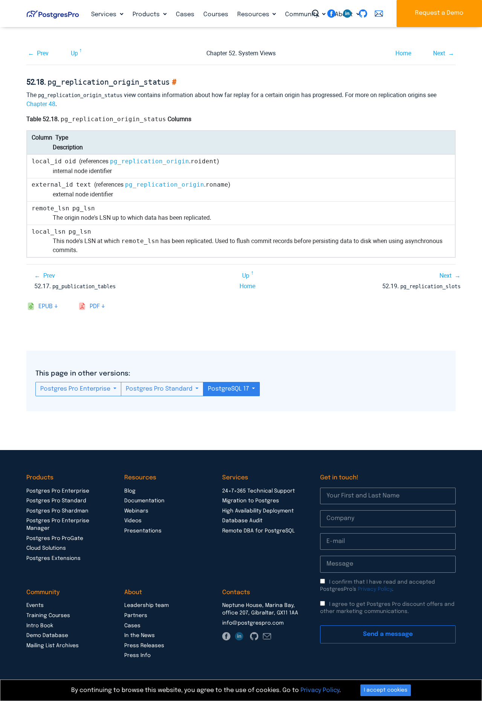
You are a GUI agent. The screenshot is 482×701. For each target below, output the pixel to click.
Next (439, 53)
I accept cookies (385, 690)
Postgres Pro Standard (160, 389)
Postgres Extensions (53, 558)
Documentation (144, 500)
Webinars (136, 511)
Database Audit (242, 520)
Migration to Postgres (250, 500)
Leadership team (146, 605)
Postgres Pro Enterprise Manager (57, 524)
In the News (139, 635)
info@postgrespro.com (253, 623)
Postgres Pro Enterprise (76, 389)
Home (403, 53)
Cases (185, 14)
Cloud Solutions (46, 548)
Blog (130, 491)
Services (104, 14)
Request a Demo (439, 13)
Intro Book (39, 625)
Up (74, 53)
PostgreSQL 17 (229, 389)
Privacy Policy (375, 589)
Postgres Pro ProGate (54, 538)
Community (302, 14)
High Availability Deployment (258, 511)
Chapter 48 (40, 104)
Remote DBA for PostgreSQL (258, 531)
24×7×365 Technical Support (258, 491)
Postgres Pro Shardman (57, 511)
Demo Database (47, 635)
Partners (135, 615)
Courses (215, 14)
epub (45, 306)
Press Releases (144, 645)
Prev (43, 53)
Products (147, 14)
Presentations (143, 531)
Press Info (137, 655)
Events (35, 605)
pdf (95, 306)
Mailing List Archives (52, 645)
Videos (133, 520)
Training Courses (48, 615)
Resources (254, 14)
